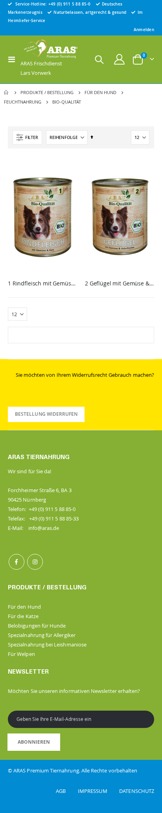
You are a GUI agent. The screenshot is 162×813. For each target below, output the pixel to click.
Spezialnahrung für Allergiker (41, 635)
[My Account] (119, 59)
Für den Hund (100, 92)
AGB (66, 790)
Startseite (6, 92)
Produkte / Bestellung (47, 92)
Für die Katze (23, 616)
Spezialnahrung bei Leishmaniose (47, 644)
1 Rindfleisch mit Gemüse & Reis (42, 283)
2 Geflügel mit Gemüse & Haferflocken (119, 283)
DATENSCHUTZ (136, 790)
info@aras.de (43, 528)
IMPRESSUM (98, 790)
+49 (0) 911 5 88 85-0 (69, 4)
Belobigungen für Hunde (37, 625)
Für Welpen (21, 653)
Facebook (16, 562)
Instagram (35, 562)
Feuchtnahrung (22, 102)
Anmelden (144, 29)
